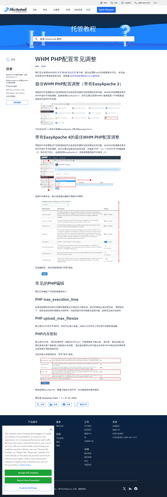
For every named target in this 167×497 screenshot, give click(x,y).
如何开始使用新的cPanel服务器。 (85, 76)
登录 (105, 3)
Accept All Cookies (28, 472)
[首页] (15, 10)
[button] (106, 9)
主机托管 (78, 9)
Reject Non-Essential (28, 480)
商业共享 (72, 72)
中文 (155, 3)
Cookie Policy (25, 465)
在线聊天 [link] (128, 3)
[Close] (51, 429)
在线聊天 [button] (116, 426)
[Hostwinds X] (123, 489)
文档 (115, 3)
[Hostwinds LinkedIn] (129, 489)
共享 (59, 72)
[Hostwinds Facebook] (134, 489)
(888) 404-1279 (144, 3)
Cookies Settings (28, 488)
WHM (43, 66)
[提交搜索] (36, 39)
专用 (68, 9)
